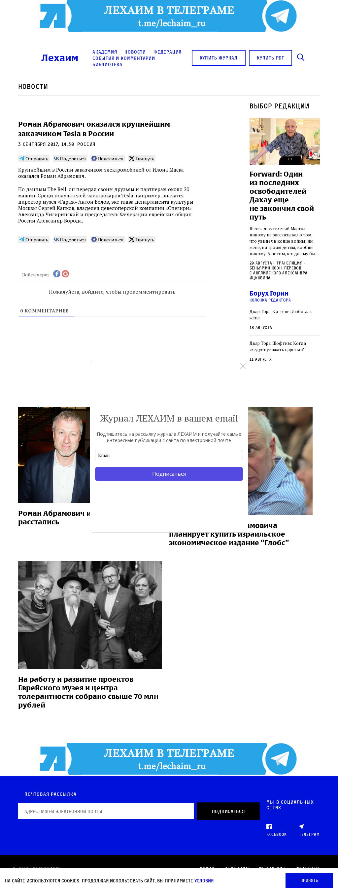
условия (204, 880)
